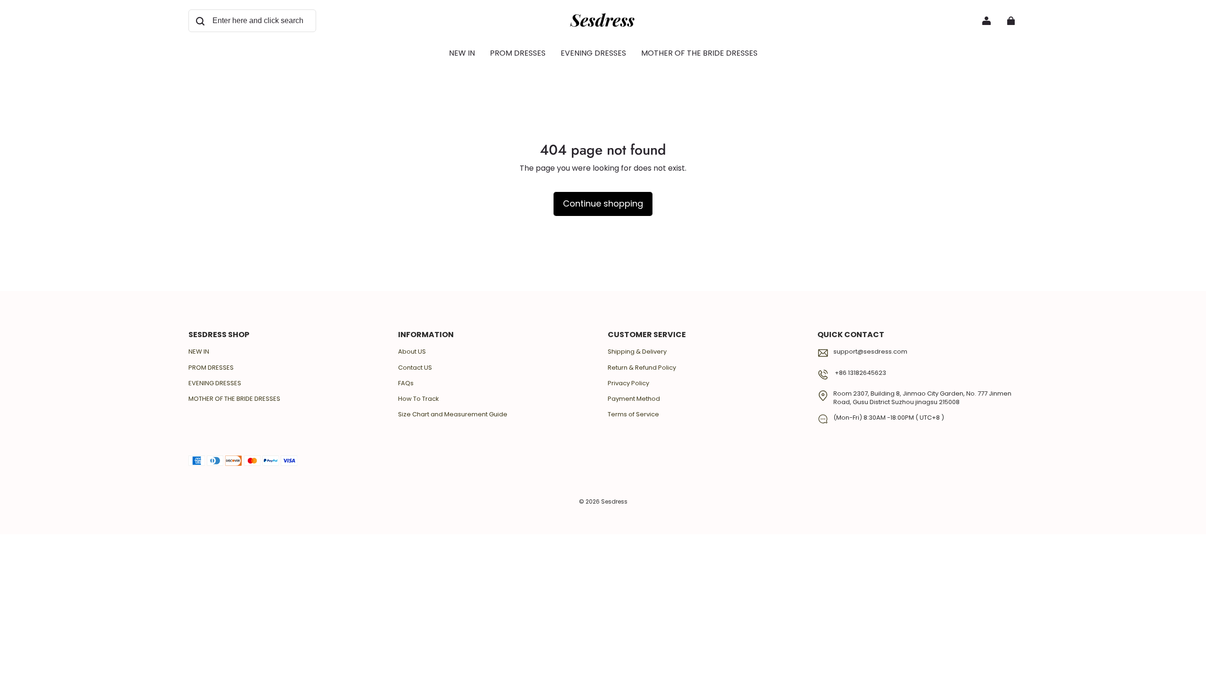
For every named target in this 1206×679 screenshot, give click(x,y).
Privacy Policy (628, 383)
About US (412, 352)
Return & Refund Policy (642, 368)
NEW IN (198, 352)
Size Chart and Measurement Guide (452, 414)
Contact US (415, 368)
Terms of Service (633, 414)
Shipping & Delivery (637, 352)
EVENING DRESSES (214, 383)
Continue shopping (603, 203)
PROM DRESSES (211, 368)
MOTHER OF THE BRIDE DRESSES (234, 399)
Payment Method (634, 399)
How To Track (418, 399)
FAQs (406, 383)
